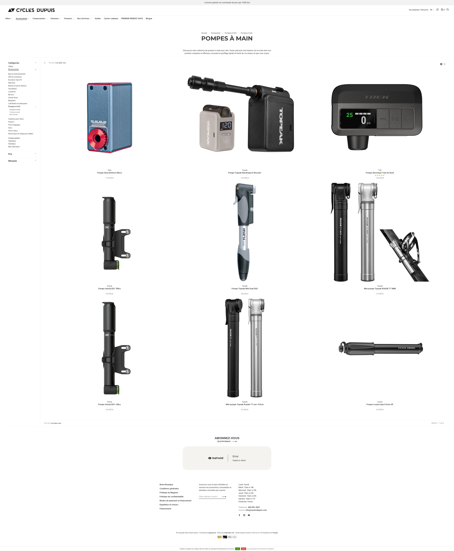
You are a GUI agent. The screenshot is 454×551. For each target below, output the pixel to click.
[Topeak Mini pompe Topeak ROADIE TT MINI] (380, 232)
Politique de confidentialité (171, 497)
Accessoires (21, 18)
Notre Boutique (166, 484)
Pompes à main (247, 33)
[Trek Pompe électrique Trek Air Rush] (380, 117)
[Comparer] (437, 10)
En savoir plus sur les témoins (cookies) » (260, 549)
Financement (165, 509)
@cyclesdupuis (224, 441)
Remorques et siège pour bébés (20, 134)
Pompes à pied (15, 112)
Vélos (7, 18)
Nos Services (83, 18)
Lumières (12, 92)
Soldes (98, 18)
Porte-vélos (13, 131)
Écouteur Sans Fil (15, 80)
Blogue (149, 18)
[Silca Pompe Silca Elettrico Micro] (109, 117)
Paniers (11, 122)
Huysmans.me (229, 533)
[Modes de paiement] (219, 538)
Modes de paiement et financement (175, 501)
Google (275, 533)
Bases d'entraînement (16, 74)
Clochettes (12, 89)
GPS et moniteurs (15, 77)
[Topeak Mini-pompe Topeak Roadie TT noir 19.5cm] (244, 348)
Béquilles (12, 101)
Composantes (39, 18)
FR (431, 10)
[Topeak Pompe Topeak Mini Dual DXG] (244, 232)
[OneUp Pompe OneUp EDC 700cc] (109, 232)
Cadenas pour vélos (16, 119)
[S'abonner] (223, 496)
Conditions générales (169, 488)
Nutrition (11, 83)
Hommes (55, 18)
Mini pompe (14, 114)
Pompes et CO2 (230, 33)
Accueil (204, 33)
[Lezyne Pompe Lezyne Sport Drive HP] (380, 348)
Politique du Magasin (169, 492)
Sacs (10, 128)
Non (243, 549)
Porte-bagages (14, 125)
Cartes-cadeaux (111, 18)
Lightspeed (212, 533)
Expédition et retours (169, 505)
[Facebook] (239, 515)
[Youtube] (249, 515)
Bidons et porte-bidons (17, 86)
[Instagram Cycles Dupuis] (244, 515)
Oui (237, 549)
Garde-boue (13, 98)
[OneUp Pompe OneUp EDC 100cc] (109, 348)
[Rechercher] (448, 10)
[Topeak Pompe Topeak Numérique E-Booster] (244, 117)
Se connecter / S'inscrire (418, 10)
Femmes (68, 18)
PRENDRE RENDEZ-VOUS (132, 18)
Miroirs (11, 95)
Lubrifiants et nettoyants (17, 103)
